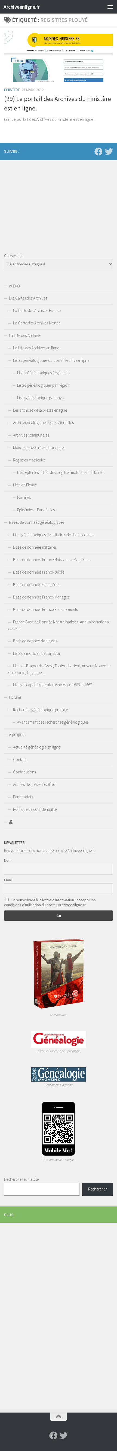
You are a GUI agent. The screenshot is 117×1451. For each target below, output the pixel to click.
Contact (19, 759)
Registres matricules (29, 460)
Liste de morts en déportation (37, 653)
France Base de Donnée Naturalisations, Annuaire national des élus (59, 625)
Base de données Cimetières (36, 584)
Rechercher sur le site (21, 1179)
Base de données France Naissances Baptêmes (51, 559)
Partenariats (23, 796)
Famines (24, 497)
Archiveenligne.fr (22, 7)
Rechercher (97, 1189)
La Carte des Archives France (36, 310)
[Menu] (110, 7)
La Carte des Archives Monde (36, 323)
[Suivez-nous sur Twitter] (109, 152)
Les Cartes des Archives (28, 298)
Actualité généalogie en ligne (36, 747)
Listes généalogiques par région (43, 385)
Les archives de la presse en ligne (40, 410)
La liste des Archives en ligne (36, 347)
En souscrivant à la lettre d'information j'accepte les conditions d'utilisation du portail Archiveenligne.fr (50, 902)
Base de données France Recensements (45, 609)
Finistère (12, 89)
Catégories (13, 255)
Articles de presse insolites (34, 784)
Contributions (24, 772)
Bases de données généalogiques (36, 522)
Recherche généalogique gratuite (40, 709)
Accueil (15, 285)
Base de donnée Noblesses (35, 640)
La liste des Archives (25, 335)
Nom (7, 860)
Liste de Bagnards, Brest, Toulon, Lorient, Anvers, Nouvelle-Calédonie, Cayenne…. (59, 669)
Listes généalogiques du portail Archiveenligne (51, 360)
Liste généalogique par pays (40, 397)
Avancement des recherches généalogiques (52, 722)
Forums (15, 697)
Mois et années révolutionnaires (39, 447)
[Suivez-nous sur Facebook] (98, 152)
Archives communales (31, 435)
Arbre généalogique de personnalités (43, 422)
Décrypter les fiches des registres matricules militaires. (60, 472)
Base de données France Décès (38, 572)
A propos (16, 734)
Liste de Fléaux (25, 484)
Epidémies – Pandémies (36, 509)
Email (8, 879)
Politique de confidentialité (35, 809)
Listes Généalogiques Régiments (43, 372)
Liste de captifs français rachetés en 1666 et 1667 (52, 684)
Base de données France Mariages (41, 597)
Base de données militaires (35, 547)
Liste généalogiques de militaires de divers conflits (53, 534)
